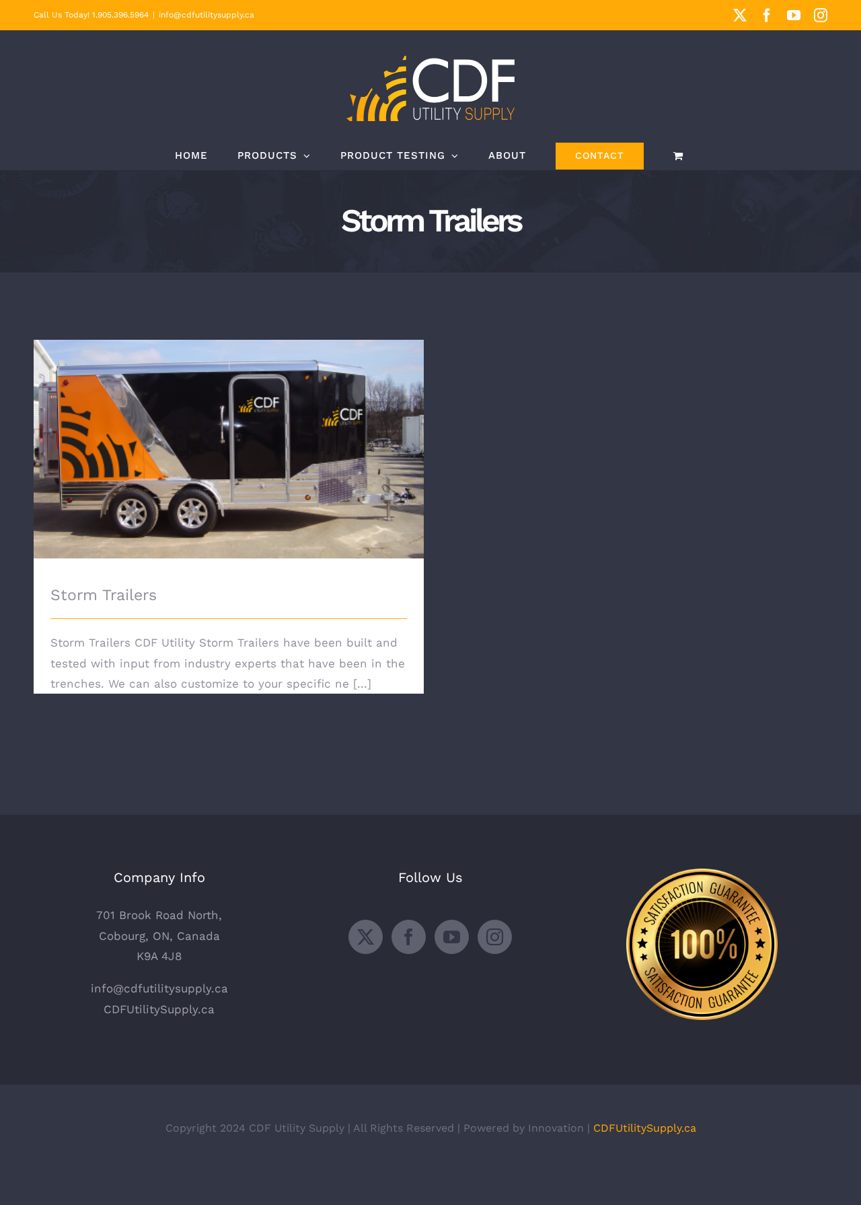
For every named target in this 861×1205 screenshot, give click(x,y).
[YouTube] (452, 937)
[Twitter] (365, 937)
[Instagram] (495, 937)
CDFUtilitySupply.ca (159, 1009)
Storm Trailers (229, 438)
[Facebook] (408, 937)
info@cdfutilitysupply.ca (206, 15)
